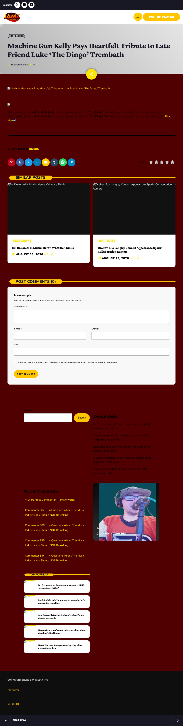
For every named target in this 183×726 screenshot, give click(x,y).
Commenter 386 (34, 525)
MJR (100, 528)
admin (34, 149)
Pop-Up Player (161, 17)
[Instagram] (24, 5)
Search (28, 410)
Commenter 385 (34, 540)
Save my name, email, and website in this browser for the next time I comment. (68, 362)
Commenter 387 (34, 510)
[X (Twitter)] (17, 5)
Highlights (16, 36)
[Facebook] (31, 5)
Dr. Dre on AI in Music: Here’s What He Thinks (43, 248)
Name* (18, 329)
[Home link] (12, 17)
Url (16, 344)
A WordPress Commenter (40, 500)
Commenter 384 (34, 556)
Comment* (20, 306)
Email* (96, 329)
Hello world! (67, 500)
